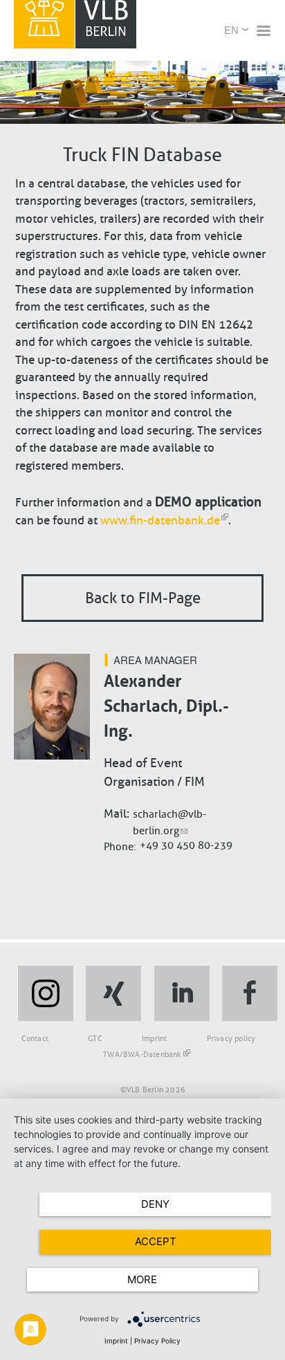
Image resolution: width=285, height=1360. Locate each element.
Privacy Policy (157, 1340)
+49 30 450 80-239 (186, 845)
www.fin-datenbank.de (160, 520)
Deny (155, 1204)
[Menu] (263, 32)
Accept (155, 1241)
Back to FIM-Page (143, 598)
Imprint (154, 1038)
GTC (95, 1038)
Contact (34, 1038)
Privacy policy (231, 1038)
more (142, 1279)
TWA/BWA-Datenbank (142, 1054)
